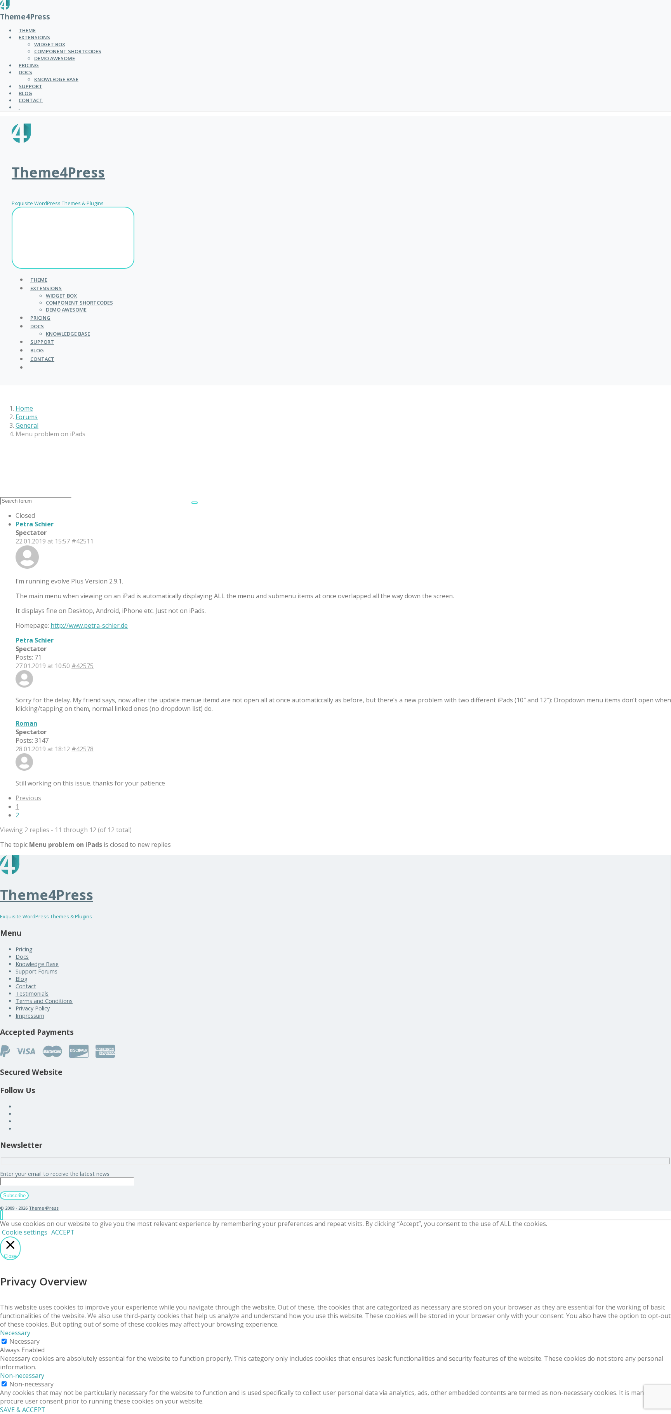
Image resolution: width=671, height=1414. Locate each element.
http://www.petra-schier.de (89, 625)
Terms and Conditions (44, 1001)
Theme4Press (25, 16)
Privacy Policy (33, 1008)
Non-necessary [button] (22, 1375)
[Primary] (73, 238)
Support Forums (36, 971)
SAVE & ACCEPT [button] (22, 1409)
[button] (1, 1215)
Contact (26, 986)
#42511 (82, 541)
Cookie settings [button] (24, 1232)
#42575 (82, 666)
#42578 (82, 749)
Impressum (30, 1015)
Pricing (24, 949)
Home (24, 408)
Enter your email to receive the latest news (55, 1173)
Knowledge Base (37, 964)
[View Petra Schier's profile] (27, 566)
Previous (28, 798)
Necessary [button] (15, 1333)
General (27, 425)
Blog (22, 978)
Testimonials (32, 993)
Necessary (24, 1341)
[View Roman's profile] (24, 768)
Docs (22, 956)
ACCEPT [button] (63, 1232)
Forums (27, 417)
